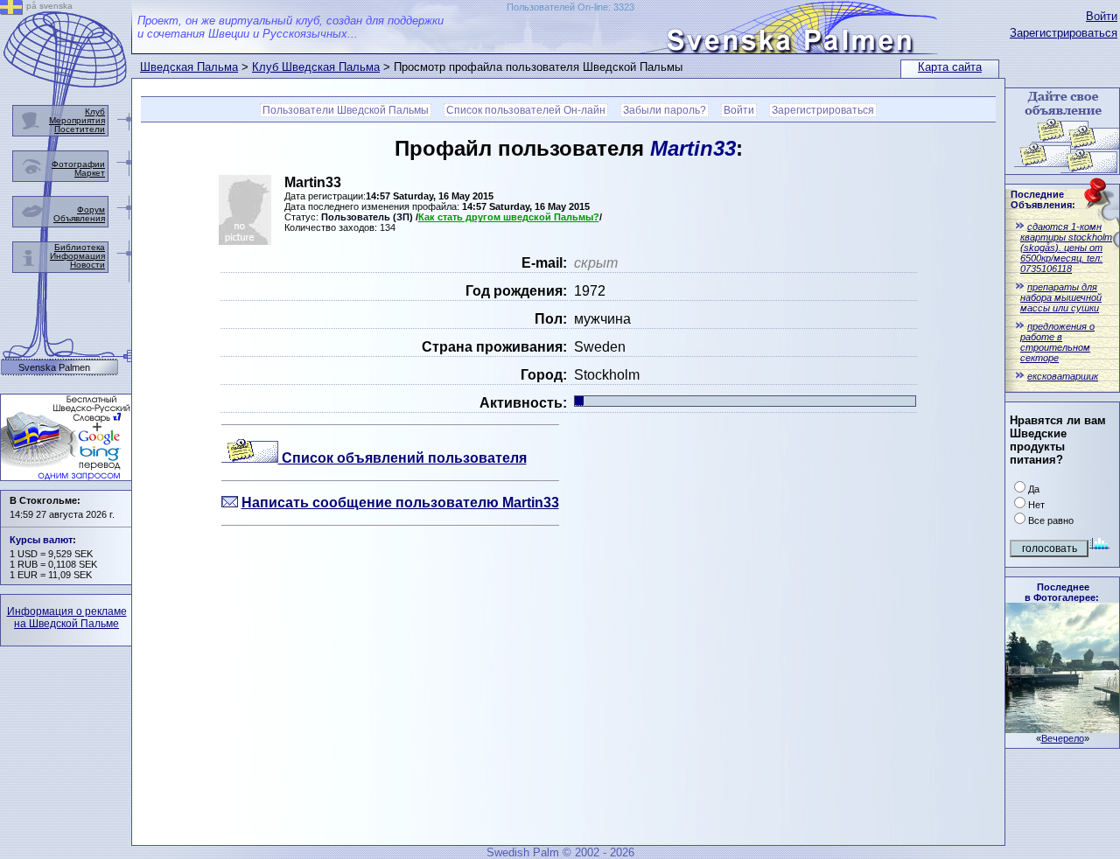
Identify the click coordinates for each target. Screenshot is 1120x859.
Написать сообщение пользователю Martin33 (400, 502)
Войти (1101, 16)
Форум (91, 209)
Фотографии (78, 164)
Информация (77, 256)
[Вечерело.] (1062, 728)
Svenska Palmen (54, 368)
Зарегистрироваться (1063, 32)
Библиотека (79, 247)
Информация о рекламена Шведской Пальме (67, 617)
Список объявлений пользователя (402, 457)
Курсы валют (41, 539)
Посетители (79, 129)
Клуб (95, 111)
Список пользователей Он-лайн (526, 110)
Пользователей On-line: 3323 (570, 7)
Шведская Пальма (189, 66)
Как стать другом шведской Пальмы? (508, 217)
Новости (87, 264)
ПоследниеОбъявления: (1043, 199)
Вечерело (1062, 738)
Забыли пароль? (664, 110)
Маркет (89, 173)
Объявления (79, 218)
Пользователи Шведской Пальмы (345, 110)
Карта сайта (950, 66)
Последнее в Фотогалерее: (1062, 592)
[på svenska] (11, 10)
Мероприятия (77, 120)
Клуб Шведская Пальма (316, 66)
